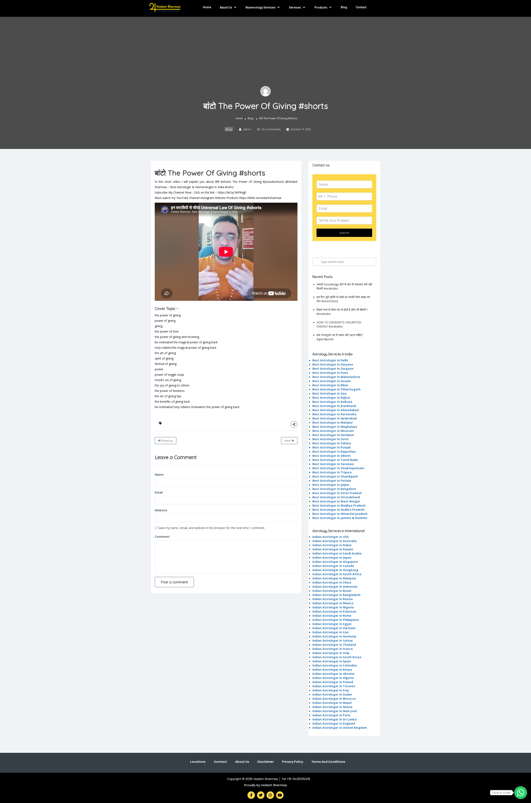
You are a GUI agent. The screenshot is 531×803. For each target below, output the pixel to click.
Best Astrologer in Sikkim (331, 456)
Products (320, 7)
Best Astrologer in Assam (331, 381)
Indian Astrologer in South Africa (337, 574)
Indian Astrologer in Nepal (332, 703)
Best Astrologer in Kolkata (332, 402)
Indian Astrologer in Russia (332, 599)
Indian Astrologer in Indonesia (334, 587)
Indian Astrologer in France (332, 649)
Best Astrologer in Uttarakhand (336, 497)
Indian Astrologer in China (331, 582)
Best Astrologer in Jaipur (330, 485)
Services (295, 7)
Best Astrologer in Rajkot (331, 398)
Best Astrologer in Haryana (332, 364)
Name (159, 474)
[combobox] (321, 196)
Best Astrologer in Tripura (332, 472)
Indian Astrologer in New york (334, 711)
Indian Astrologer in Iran (330, 632)
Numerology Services (260, 7)
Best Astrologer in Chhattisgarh (336, 389)
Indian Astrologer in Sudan (332, 694)
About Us (226, 7)
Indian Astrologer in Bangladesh (336, 595)
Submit (344, 233)
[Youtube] (280, 795)
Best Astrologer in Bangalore (334, 489)
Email (159, 492)
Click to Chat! (501, 792)
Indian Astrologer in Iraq (330, 690)
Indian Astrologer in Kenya (332, 669)
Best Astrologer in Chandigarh (335, 476)
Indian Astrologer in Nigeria (333, 607)
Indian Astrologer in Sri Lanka (334, 719)
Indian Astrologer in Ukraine (333, 674)
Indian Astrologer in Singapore (335, 562)
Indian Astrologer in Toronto (333, 686)
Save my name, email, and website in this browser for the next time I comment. (211, 528)
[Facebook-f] (251, 795)
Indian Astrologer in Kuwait (332, 549)
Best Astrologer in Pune (330, 373)
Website (161, 510)
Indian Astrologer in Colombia (334, 665)
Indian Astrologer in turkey (332, 640)
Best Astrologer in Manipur (332, 422)
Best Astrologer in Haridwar (333, 435)
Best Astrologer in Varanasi (333, 464)
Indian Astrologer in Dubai (331, 545)
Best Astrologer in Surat (330, 439)
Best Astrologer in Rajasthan (334, 451)
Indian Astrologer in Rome (331, 616)
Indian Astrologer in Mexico (332, 603)
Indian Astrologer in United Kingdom (339, 728)
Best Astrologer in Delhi (330, 360)
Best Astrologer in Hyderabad (334, 418)
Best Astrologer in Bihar (330, 385)
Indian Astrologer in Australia (334, 541)
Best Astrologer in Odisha (331, 443)
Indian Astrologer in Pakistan (334, 611)
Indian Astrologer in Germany (334, 636)
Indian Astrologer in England (333, 723)
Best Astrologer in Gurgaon (332, 368)
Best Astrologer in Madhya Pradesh (338, 505)
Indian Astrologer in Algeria (333, 678)
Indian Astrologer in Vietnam (334, 628)
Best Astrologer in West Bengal (336, 501)
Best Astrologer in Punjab (331, 447)
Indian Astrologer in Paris (331, 715)
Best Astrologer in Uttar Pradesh (337, 493)
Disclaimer (265, 762)
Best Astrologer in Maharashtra (336, 377)
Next (288, 440)
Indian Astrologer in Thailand (334, 645)
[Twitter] (260, 795)
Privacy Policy (292, 762)
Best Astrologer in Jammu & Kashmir (339, 518)
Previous (167, 440)
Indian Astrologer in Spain (331, 661)
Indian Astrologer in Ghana (332, 707)
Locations (198, 762)
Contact (361, 7)
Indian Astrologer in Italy (331, 653)
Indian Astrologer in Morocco (334, 699)
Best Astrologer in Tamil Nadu (335, 460)
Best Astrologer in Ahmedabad (335, 410)
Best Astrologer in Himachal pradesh (340, 514)
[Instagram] (270, 795)
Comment (162, 536)
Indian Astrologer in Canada (333, 566)
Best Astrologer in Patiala (331, 481)
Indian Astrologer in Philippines (335, 620)
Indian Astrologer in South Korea (336, 657)
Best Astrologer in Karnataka (334, 414)
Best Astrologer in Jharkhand (334, 406)
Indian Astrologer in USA (330, 537)
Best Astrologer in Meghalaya (334, 427)
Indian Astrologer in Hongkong (335, 570)
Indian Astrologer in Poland (332, 682)
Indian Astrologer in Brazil (331, 591)
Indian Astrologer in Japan (331, 557)
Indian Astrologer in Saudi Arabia (337, 553)
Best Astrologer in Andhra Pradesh (338, 510)
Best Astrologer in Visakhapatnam (338, 468)
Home (207, 7)
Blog (344, 7)
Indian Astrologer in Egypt (332, 624)
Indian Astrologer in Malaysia (334, 578)
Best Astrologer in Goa (329, 393)
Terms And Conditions (328, 762)
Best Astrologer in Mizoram (333, 431)
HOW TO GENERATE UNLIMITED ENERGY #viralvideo (339, 324)
